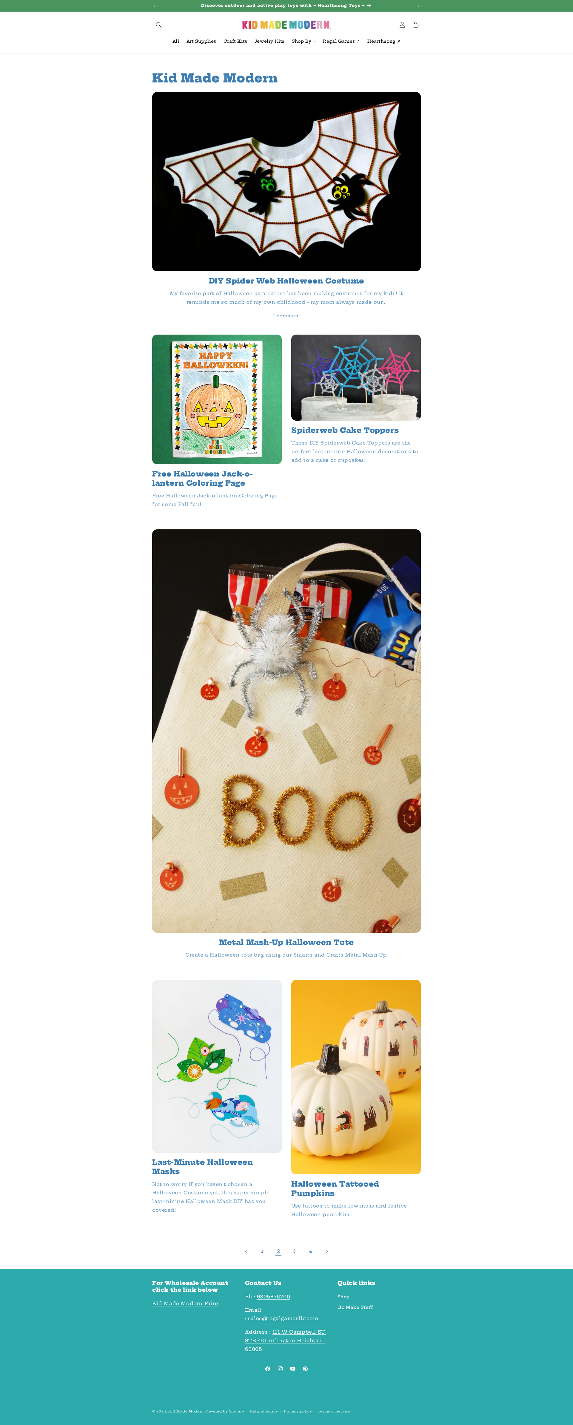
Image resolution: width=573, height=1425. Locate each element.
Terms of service (334, 1411)
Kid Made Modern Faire (185, 1303)
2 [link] (278, 1251)
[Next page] (326, 1251)
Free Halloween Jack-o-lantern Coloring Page (202, 478)
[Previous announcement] (154, 5)
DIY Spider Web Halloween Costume (286, 280)
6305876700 (273, 1297)
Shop (343, 1297)
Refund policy (264, 1411)
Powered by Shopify (224, 1411)
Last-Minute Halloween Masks (202, 1167)
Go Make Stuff (355, 1307)
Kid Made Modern (186, 1411)
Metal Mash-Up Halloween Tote (286, 942)
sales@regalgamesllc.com (283, 1318)
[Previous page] (246, 1251)
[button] (158, 24)
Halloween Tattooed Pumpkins (335, 1188)
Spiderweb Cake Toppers (345, 430)
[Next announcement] (418, 5)
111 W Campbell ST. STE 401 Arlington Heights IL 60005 (285, 1340)
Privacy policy (298, 1411)
